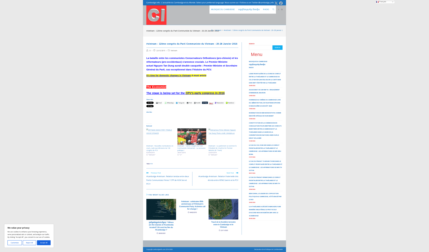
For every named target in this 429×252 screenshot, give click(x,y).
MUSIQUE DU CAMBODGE (258, 61)
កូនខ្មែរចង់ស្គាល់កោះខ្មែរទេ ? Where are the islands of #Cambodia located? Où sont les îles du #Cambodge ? (161, 226)
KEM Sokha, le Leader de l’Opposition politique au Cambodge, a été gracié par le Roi (265, 196)
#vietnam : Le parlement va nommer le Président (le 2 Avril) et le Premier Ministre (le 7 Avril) (222, 148)
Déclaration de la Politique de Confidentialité (268, 249)
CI (150, 50)
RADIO (251, 67)
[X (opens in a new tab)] (276, 3)
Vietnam (174, 50)
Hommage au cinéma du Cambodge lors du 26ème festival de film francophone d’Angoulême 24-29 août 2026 (265, 103)
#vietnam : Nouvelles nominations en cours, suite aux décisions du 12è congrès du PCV (159, 148)
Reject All (29, 243)
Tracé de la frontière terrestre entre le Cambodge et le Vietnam (223, 224)
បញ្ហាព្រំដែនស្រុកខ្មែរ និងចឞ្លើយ (257, 64)
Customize (15, 243)
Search (251, 44)
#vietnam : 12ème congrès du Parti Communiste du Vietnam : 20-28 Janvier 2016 (255, 30)
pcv (151, 164)
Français (382, 2)
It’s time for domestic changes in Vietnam (168, 75)
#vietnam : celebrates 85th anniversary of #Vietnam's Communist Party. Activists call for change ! (192, 205)
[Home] (212, 30)
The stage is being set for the (185, 93)
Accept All (43, 243)
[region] (29, 236)
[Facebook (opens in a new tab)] (281, 3)
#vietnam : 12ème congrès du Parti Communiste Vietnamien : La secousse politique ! (191, 148)
